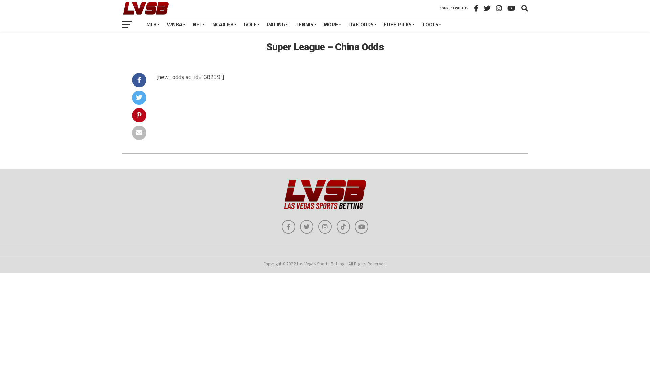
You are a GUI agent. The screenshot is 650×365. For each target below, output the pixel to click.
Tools (430, 24)
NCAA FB (223, 24)
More (331, 24)
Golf (250, 24)
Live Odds (361, 24)
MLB (151, 24)
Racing (276, 24)
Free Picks (398, 24)
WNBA (174, 24)
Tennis (304, 24)
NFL (197, 24)
